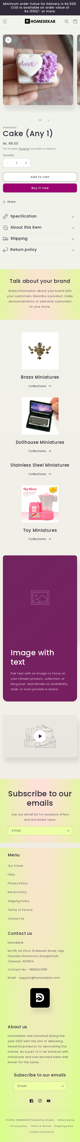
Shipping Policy (19, 901)
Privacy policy (18, 1126)
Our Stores (15, 866)
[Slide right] (48, 120)
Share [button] (11, 202)
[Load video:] (40, 736)
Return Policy (17, 892)
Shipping (24, 148)
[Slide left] (31, 120)
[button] (5, 21)
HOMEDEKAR (23, 1120)
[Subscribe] (67, 830)
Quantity (8, 155)
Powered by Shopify (42, 1120)
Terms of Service (20, 910)
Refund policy (66, 1120)
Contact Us (16, 919)
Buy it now (40, 188)
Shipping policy (64, 1126)
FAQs (11, 874)
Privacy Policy (18, 883)
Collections (37, 386)
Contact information (42, 1131)
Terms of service (41, 1126)
